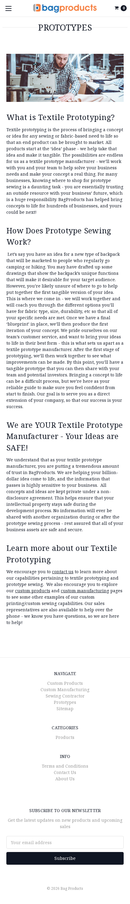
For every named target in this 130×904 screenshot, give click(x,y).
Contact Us (65, 772)
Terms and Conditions (65, 766)
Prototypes (65, 702)
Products (65, 737)
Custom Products (65, 683)
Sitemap (65, 708)
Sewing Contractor (65, 696)
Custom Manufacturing (65, 689)
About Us (65, 779)
